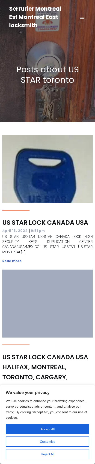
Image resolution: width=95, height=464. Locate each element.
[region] (47, 424)
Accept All (48, 429)
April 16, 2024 (15, 230)
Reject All (47, 454)
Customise (47, 441)
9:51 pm (38, 230)
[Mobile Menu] (82, 17)
